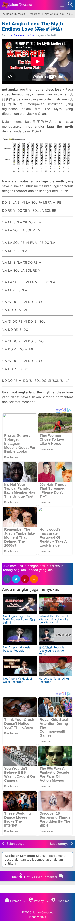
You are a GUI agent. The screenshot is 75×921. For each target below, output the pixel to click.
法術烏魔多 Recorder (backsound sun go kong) (52, 650)
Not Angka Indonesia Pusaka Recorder (16, 649)
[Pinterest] (25, 579)
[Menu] (62, 5)
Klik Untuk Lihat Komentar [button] (35, 877)
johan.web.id (37, 916)
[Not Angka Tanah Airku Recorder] (55, 666)
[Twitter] (16, 579)
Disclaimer (63, 901)
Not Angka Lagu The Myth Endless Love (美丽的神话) (32, 26)
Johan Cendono (43, 912)
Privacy (38, 901)
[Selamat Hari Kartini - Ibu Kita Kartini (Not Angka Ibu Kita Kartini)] (55, 604)
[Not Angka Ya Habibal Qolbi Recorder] (20, 666)
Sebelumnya (59, 844)
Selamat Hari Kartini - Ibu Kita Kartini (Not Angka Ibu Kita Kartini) (55, 619)
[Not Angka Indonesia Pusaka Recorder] (20, 635)
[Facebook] (7, 579)
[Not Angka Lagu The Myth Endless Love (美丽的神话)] (20, 604)
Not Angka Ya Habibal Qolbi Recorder (17, 680)
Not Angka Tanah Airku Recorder (54, 680)
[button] (34, 579)
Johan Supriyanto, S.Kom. (20, 35)
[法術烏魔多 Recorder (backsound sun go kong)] (55, 635)
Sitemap (15, 901)
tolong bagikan (14, 570)
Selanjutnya (15, 844)
